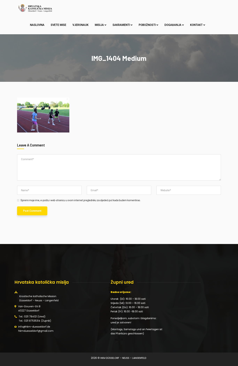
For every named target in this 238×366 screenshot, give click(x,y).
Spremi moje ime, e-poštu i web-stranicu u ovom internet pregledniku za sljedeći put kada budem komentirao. (81, 200)
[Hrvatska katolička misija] (35, 8)
